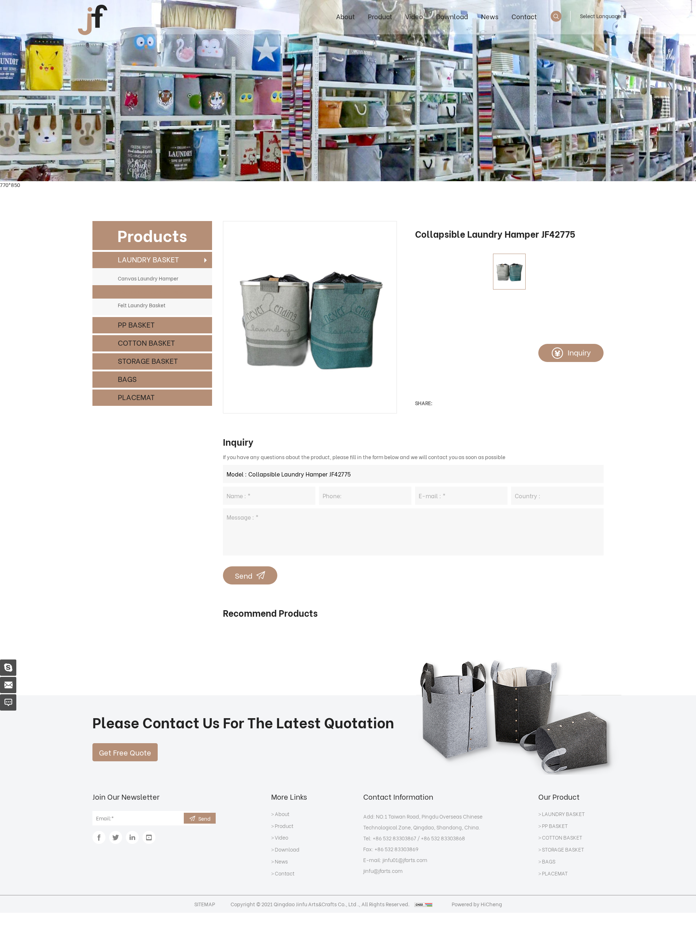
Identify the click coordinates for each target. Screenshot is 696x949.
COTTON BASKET (146, 342)
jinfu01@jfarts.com (404, 859)
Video (414, 16)
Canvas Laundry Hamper (148, 278)
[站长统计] (423, 904)
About (345, 16)
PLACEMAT (136, 396)
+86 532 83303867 (394, 838)
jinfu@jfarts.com (383, 870)
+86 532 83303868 (443, 838)
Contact (524, 16)
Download (452, 16)
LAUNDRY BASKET (148, 259)
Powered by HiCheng (477, 904)
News (489, 16)
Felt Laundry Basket (142, 305)
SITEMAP (204, 904)
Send (243, 575)
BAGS (127, 378)
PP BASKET (136, 324)
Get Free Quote (125, 752)
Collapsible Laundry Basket (151, 291)
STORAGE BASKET (148, 360)
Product (380, 16)
